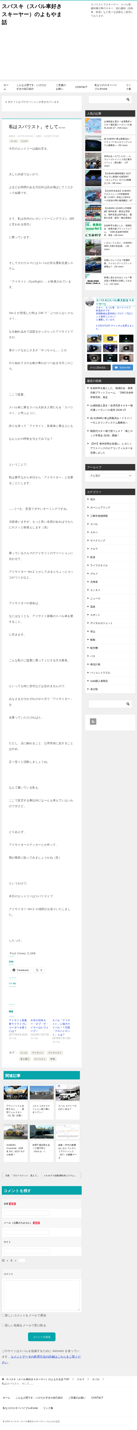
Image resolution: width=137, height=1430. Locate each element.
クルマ (24, 141)
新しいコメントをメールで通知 (25, 1315)
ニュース (95, 598)
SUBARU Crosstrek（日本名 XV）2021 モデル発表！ (15, 1150)
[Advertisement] (68, 54)
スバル (14, 141)
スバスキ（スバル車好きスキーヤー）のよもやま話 (32, 14)
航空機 (94, 647)
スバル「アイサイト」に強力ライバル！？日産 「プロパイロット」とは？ (61, 1027)
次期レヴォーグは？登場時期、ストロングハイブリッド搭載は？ (118, 263)
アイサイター (55, 1052)
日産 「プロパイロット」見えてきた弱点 (23, 1175)
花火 (92, 499)
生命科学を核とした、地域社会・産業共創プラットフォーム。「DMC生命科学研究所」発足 (118, 230)
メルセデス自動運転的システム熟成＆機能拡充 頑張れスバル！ (63, 1175)
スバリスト (39, 1059)
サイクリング (97, 540)
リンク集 (128, 86)
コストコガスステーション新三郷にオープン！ (41, 1109)
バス (92, 656)
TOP (37, 1379)
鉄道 (92, 557)
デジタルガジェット (101, 622)
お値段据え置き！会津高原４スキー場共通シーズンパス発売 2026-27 (118, 124)
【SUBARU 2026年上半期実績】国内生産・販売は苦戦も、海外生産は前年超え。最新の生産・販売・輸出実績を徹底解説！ (118, 213)
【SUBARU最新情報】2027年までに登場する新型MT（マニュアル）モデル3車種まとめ (117, 178)
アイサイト (37, 1052)
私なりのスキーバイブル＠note (106, 86)
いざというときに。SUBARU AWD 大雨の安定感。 (118, 246)
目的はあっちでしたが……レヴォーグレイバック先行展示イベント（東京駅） (118, 161)
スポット (95, 614)
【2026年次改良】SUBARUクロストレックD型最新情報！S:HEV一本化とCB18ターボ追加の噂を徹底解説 (118, 195)
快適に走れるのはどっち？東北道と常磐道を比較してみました (118, 280)
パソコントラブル (100, 672)
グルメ (94, 573)
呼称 (52, 1059)
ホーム (6, 86)
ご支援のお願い (61, 86)
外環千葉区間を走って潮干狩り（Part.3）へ (41, 1148)
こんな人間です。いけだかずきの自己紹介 (31, 86)
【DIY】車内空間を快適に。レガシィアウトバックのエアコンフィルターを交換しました (111, 448)
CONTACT (81, 86)
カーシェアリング (100, 507)
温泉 (92, 606)
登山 (92, 631)
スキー (94, 532)
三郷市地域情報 (99, 515)
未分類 (94, 689)
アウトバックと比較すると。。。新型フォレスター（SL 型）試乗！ (15, 1110)
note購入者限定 (99, 680)
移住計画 (95, 664)
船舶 (92, 639)
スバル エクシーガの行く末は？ (67, 1107)
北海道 (94, 581)
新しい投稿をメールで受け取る (25, 1325)
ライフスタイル (99, 565)
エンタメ (95, 589)
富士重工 (25, 1059)
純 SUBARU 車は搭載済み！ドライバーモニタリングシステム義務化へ (118, 142)
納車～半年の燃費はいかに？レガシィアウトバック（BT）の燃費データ (67, 1151)
